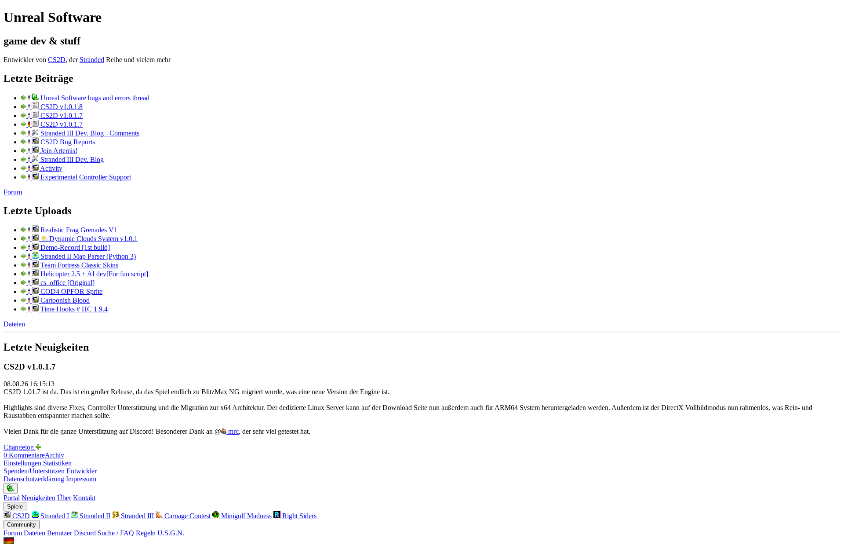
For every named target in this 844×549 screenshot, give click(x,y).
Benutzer (59, 533)
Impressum (81, 479)
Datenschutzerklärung (34, 479)
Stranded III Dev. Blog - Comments (89, 133)
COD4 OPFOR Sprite (70, 291)
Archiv (54, 455)
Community (21, 524)
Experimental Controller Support (85, 177)
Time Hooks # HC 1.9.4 (73, 309)
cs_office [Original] (67, 282)
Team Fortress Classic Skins (78, 265)
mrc (232, 431)
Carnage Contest (187, 516)
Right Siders (298, 516)
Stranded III (136, 516)
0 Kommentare (24, 455)
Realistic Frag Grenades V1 (78, 230)
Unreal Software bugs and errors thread (94, 98)
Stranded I (54, 516)
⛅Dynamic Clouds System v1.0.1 (88, 238)
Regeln (146, 533)
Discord (85, 533)
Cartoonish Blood (64, 300)
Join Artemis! (58, 150)
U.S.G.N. (170, 533)
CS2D (56, 59)
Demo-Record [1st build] (74, 247)
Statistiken (57, 463)
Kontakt (84, 497)
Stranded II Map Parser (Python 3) (87, 256)
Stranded (92, 59)
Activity (50, 168)
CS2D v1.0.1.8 (61, 106)
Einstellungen (22, 463)
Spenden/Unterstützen (34, 471)
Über (64, 497)
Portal (12, 497)
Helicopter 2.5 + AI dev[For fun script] (93, 274)
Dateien (14, 324)
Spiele (15, 506)
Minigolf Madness (245, 516)
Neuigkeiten (38, 497)
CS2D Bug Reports (67, 142)
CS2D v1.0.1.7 (61, 115)
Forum (13, 192)
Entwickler (81, 471)
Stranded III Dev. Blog (71, 159)
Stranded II (94, 516)
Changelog (20, 447)
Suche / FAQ (116, 533)
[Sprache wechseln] (9, 541)
